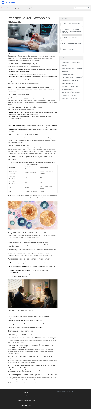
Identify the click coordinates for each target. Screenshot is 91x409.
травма (74, 95)
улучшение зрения (67, 89)
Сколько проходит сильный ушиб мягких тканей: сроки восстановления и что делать (71, 31)
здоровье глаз (65, 92)
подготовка (65, 98)
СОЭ (33, 382)
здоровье (64, 65)
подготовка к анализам (68, 68)
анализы (79, 68)
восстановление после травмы (70, 80)
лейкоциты (28, 382)
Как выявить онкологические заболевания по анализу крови (70, 38)
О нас (26, 395)
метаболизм (65, 86)
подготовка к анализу (67, 83)
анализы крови (76, 92)
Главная (3, 8)
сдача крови (65, 71)
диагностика (75, 62)
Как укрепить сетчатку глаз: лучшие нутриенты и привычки (71, 48)
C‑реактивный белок (41, 382)
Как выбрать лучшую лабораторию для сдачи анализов (71, 24)
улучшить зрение (75, 98)
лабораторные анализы (68, 74)
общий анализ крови (67, 77)
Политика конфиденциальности (26, 400)
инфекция (14, 382)
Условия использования (26, 398)
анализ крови (21, 382)
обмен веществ (75, 86)
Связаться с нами (26, 405)
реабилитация (65, 95)
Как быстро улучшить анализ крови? (71, 43)
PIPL (26, 403)
